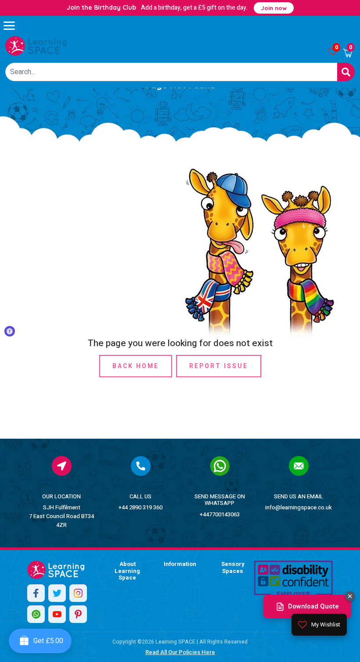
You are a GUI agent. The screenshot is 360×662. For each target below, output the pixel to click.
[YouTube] (57, 614)
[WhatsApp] (36, 614)
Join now (274, 7)
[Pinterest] (78, 614)
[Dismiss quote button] (350, 596)
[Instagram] (78, 593)
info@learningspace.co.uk (298, 507)
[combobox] (171, 72)
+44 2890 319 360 (140, 507)
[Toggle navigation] (13, 25)
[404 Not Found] (36, 46)
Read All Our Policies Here (180, 652)
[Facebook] (36, 593)
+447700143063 (220, 514)
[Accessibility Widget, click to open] (9, 331)
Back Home (135, 366)
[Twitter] (57, 593)
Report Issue (218, 366)
